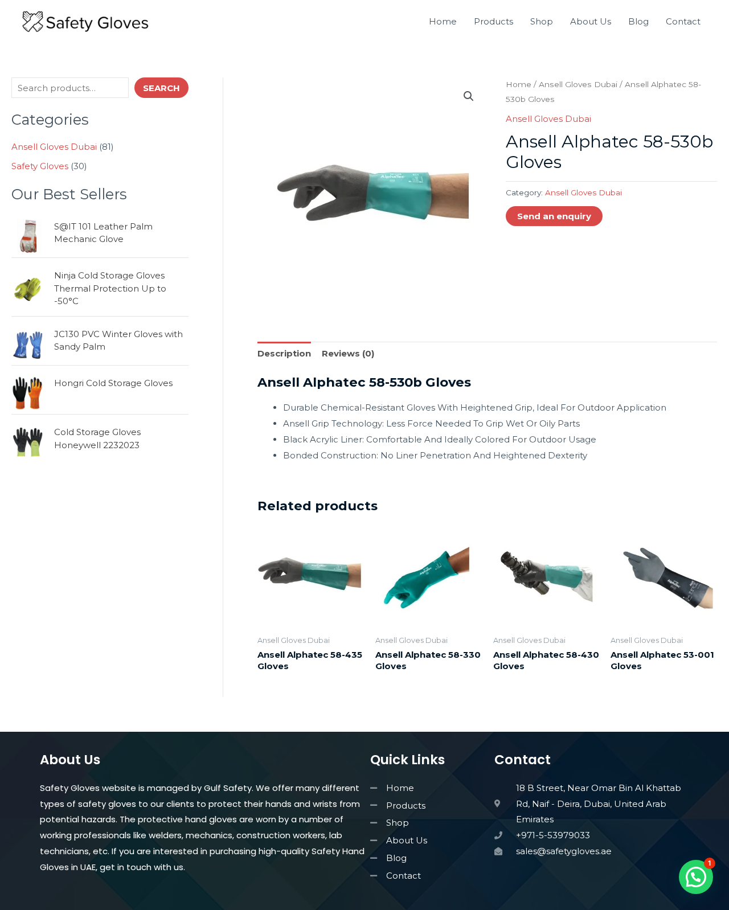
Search (161, 88)
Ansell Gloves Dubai (578, 84)
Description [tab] (284, 353)
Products (493, 21)
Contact (683, 21)
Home (443, 21)
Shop (541, 21)
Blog (638, 21)
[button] (468, 96)
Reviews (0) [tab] (348, 353)
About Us (590, 21)
